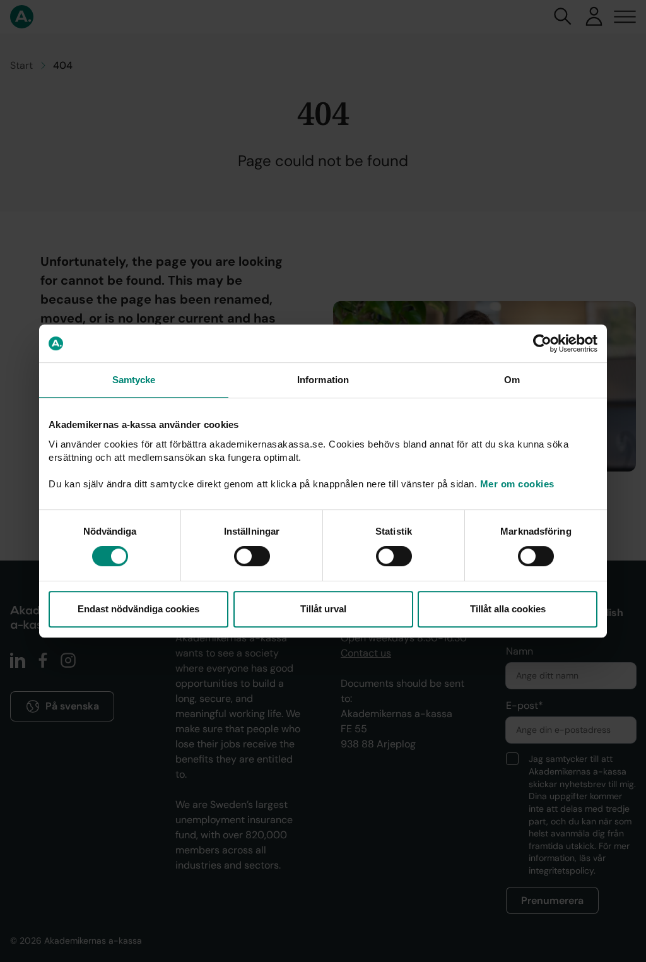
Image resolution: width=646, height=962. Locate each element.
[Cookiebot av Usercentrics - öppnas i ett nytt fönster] (542, 343)
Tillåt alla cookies (508, 608)
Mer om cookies (517, 483)
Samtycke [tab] (134, 379)
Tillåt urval (323, 608)
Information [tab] (323, 379)
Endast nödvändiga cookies (138, 608)
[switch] (252, 556)
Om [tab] (512, 379)
